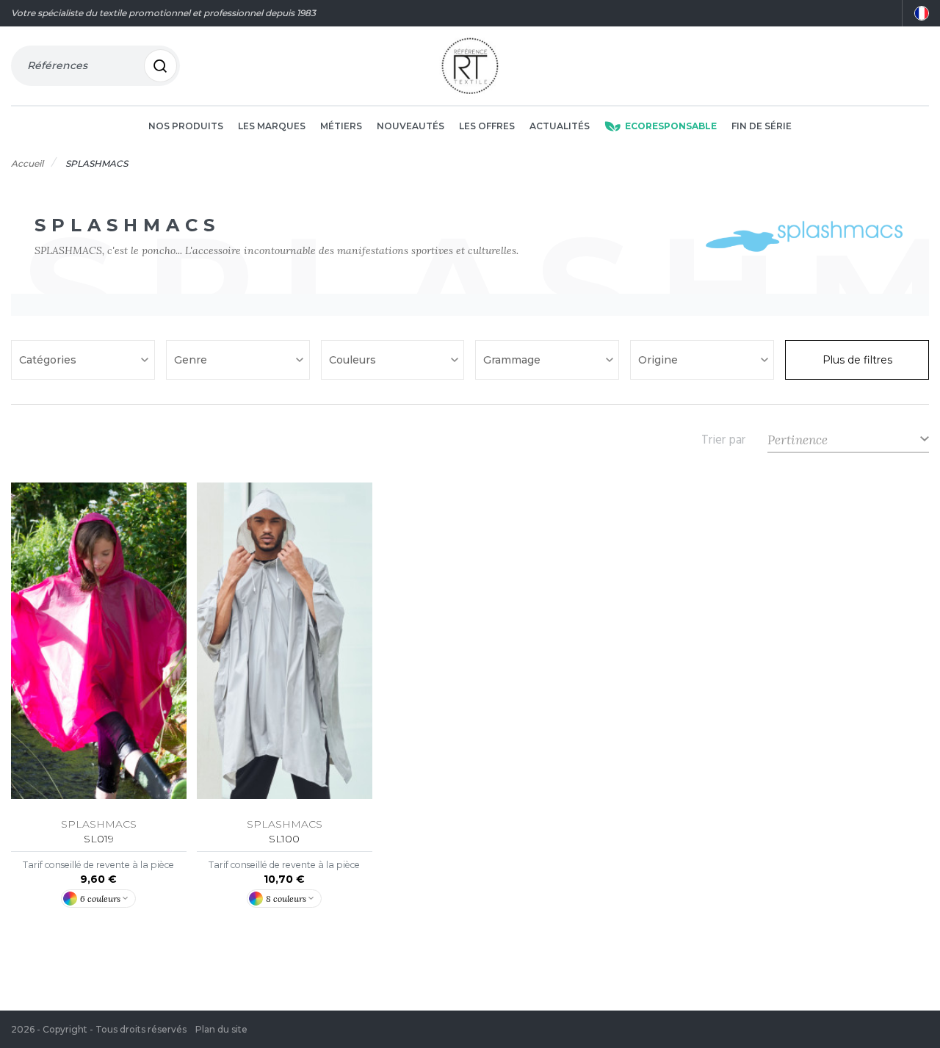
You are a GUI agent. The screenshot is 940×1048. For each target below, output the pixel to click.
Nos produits (185, 125)
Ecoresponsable (671, 125)
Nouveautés (410, 125)
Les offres (487, 125)
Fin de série (761, 125)
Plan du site (221, 1029)
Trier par (723, 440)
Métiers (341, 125)
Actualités (559, 125)
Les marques (272, 125)
